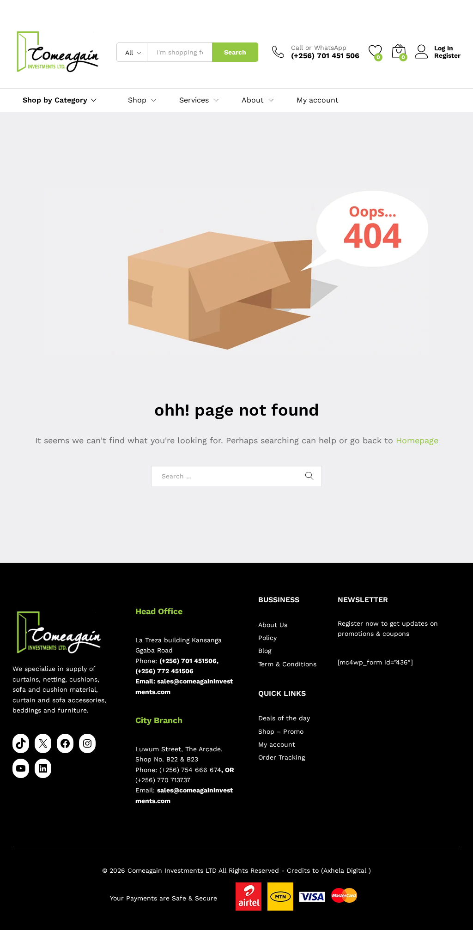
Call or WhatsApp (318, 47)
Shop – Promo (280, 731)
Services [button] (194, 100)
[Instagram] (87, 743)
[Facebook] (65, 743)
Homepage (417, 440)
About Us (272, 624)
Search (235, 52)
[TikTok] (20, 743)
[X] (43, 743)
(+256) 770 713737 (162, 780)
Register (447, 55)
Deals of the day (284, 718)
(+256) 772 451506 (164, 671)
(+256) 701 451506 (188, 660)
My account (318, 100)
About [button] (253, 100)
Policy (267, 637)
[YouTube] (20, 768)
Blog (264, 650)
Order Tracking (281, 757)
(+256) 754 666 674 (190, 769)
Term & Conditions (287, 664)
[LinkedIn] (43, 768)
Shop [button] (137, 100)
